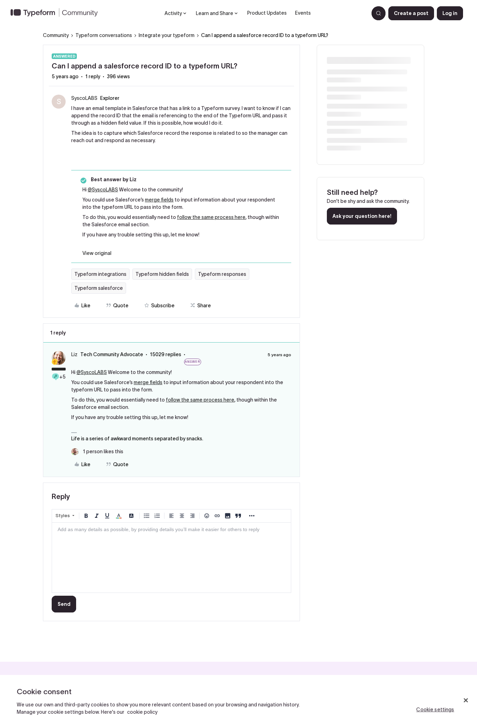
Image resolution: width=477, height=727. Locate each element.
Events (303, 13)
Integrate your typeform (167, 35)
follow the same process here (211, 217)
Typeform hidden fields (162, 274)
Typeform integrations (100, 274)
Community (56, 35)
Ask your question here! (361, 216)
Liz (74, 354)
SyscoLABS (84, 98)
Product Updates (267, 13)
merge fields (159, 200)
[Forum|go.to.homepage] (56, 13)
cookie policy (142, 712)
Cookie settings (435, 709)
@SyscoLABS (103, 189)
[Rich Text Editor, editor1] (171, 558)
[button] (411, 13)
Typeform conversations (103, 35)
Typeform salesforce (98, 288)
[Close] (466, 700)
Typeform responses (222, 274)
